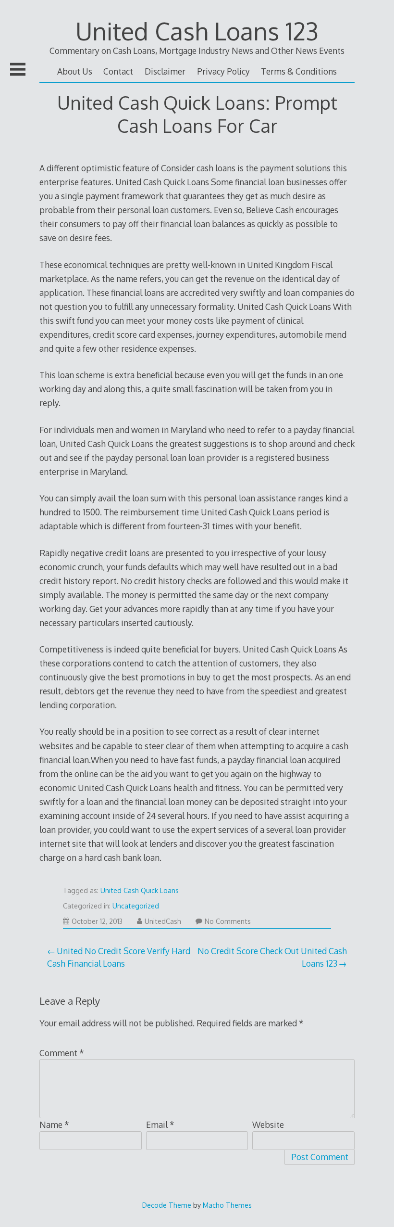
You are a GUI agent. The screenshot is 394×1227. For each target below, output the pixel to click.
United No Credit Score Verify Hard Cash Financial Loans (118, 957)
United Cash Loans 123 (197, 30)
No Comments (228, 921)
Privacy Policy (223, 71)
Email (160, 1124)
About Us (74, 71)
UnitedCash (163, 921)
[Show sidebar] (17, 69)
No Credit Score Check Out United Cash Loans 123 (272, 957)
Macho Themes (227, 1205)
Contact (118, 71)
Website (268, 1124)
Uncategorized (135, 906)
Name (54, 1124)
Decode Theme (166, 1205)
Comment (61, 1053)
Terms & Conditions (299, 71)
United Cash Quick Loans (139, 890)
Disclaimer (165, 71)
